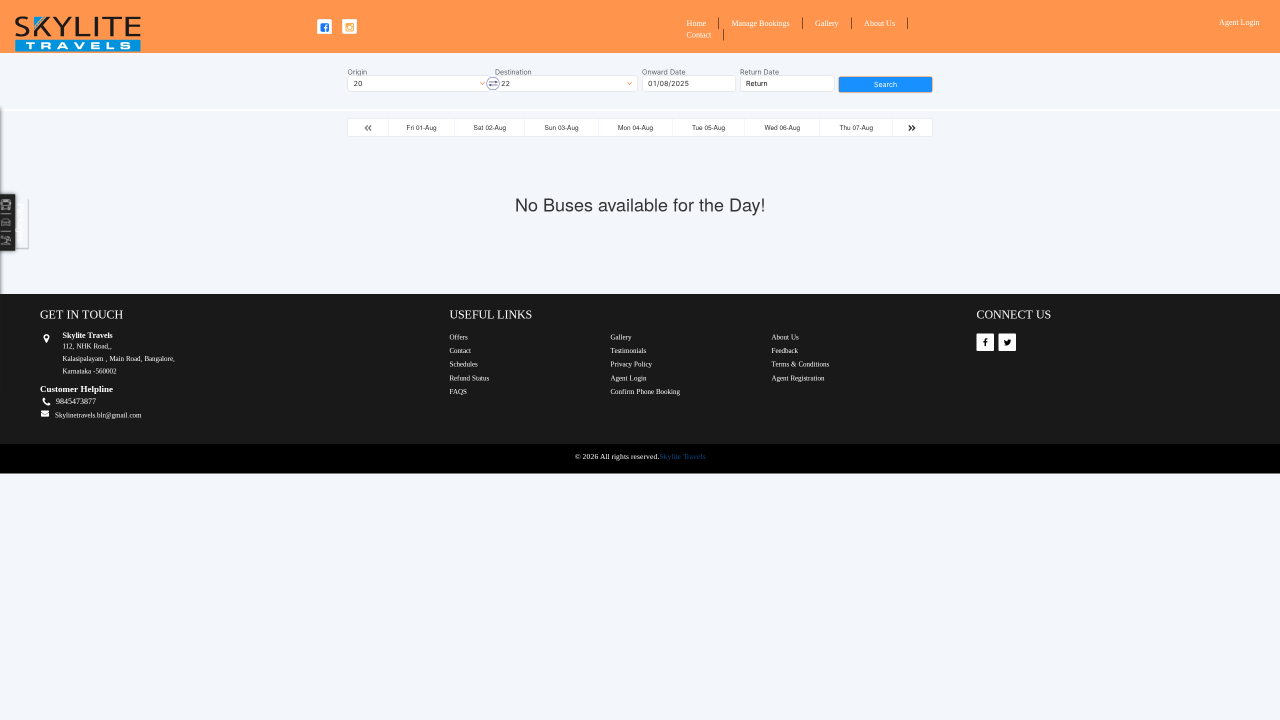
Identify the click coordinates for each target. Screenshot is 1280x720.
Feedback (785, 350)
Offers (459, 337)
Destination (513, 72)
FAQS (458, 392)
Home (696, 23)
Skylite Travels (683, 456)
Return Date (759, 72)
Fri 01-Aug (421, 127)
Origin (357, 72)
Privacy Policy (631, 364)
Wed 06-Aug (782, 127)
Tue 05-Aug (708, 127)
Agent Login (1239, 22)
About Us (879, 23)
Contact (698, 34)
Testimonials (628, 350)
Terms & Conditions (800, 364)
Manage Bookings (761, 23)
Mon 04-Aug (635, 127)
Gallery (826, 23)
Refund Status (469, 378)
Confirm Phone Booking (645, 392)
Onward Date (664, 72)
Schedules (464, 364)
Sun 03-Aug (561, 127)
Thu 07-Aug (856, 127)
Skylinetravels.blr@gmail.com (98, 415)
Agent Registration (798, 378)
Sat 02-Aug (490, 127)
